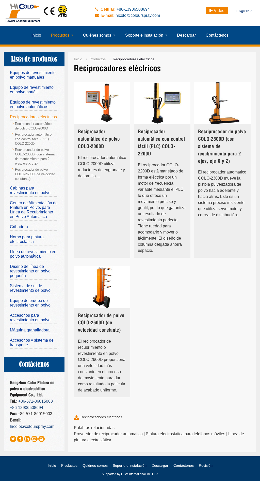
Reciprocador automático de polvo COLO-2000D (99, 139)
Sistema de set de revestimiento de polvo (30, 288)
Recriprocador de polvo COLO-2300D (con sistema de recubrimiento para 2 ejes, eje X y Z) (222, 146)
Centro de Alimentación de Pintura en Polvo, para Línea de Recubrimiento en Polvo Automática (34, 210)
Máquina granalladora (30, 330)
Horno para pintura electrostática (27, 239)
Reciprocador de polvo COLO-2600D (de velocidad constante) (101, 323)
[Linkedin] (27, 439)
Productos (97, 59)
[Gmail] (34, 439)
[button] (62, 35)
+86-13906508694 (133, 9)
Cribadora (19, 227)
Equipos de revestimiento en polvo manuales (33, 74)
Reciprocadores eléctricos (101, 417)
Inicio (78, 59)
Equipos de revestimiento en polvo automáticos (33, 104)
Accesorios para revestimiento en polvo (30, 317)
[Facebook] (20, 439)
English (243, 11)
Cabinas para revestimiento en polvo (30, 190)
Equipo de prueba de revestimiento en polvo (30, 302)
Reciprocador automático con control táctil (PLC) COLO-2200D (161, 142)
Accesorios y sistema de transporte (32, 342)
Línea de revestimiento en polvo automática (33, 254)
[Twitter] (13, 439)
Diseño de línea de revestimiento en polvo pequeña (30, 271)
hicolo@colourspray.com (138, 15)
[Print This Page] (41, 439)
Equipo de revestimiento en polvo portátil (32, 89)
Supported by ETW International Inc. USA (130, 474)
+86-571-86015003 (35, 401)
